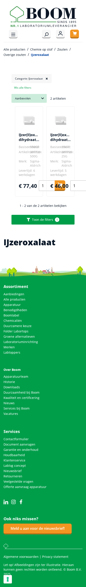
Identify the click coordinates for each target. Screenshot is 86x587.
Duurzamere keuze (18, 326)
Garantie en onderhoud (21, 450)
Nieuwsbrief (13, 471)
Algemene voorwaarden (21, 557)
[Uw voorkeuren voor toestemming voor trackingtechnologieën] (8, 579)
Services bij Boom (17, 408)
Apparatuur (12, 305)
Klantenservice (14, 460)
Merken (9, 347)
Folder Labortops (16, 331)
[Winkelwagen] (74, 34)
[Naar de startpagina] (43, 16)
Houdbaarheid (14, 455)
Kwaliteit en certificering (21, 398)
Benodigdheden (15, 310)
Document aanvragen (19, 444)
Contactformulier (16, 439)
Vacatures (11, 414)
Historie (9, 382)
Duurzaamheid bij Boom (21, 392)
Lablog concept (15, 465)
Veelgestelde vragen (18, 481)
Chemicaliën (13, 320)
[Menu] (13, 34)
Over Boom (12, 370)
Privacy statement (55, 557)
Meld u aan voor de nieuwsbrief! (38, 528)
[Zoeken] (46, 34)
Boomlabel (11, 315)
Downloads (12, 387)
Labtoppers (12, 352)
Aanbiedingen (14, 294)
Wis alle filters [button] (22, 88)
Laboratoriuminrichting (21, 342)
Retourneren (13, 476)
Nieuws (9, 403)
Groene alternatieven (19, 336)
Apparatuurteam (16, 376)
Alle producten (14, 299)
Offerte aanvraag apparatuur (25, 487)
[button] (31, 78)
